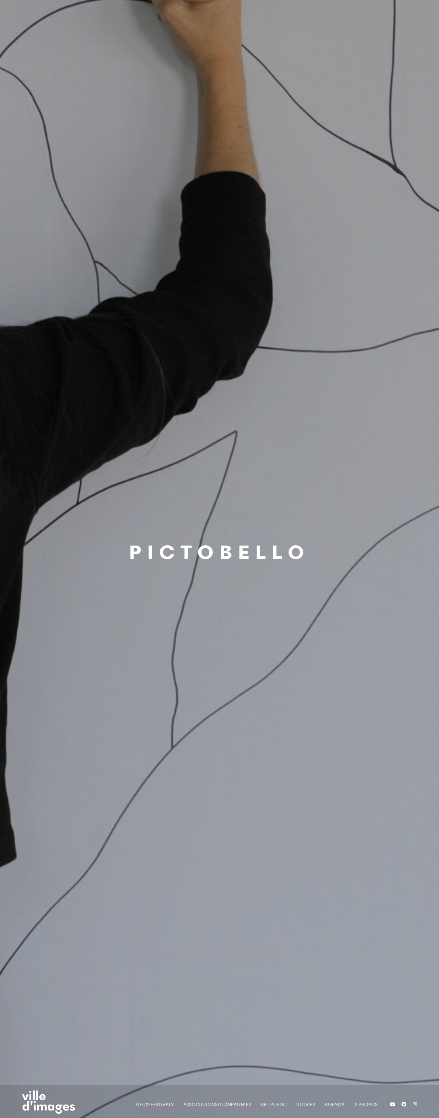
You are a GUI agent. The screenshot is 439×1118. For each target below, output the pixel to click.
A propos (366, 1104)
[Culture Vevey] (51, 1102)
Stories (305, 1104)
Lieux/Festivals (155, 1104)
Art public (274, 1104)
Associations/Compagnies (217, 1104)
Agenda (334, 1104)
